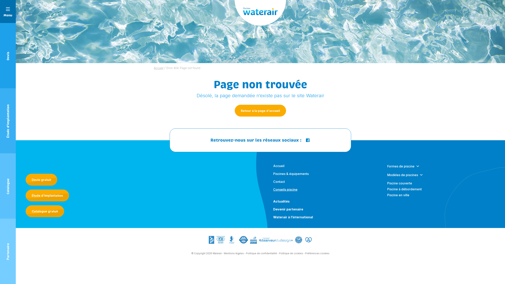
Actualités (281, 201)
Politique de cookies (291, 253)
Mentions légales (234, 253)
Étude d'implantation (47, 195)
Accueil (158, 68)
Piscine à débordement (404, 189)
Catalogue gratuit (45, 211)
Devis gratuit (41, 180)
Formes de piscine (400, 166)
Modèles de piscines (402, 175)
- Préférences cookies (316, 253)
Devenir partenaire (288, 209)
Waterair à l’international (293, 217)
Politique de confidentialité (261, 253)
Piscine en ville (398, 195)
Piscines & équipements (291, 174)
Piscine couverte (399, 183)
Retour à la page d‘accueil (260, 111)
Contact (279, 182)
